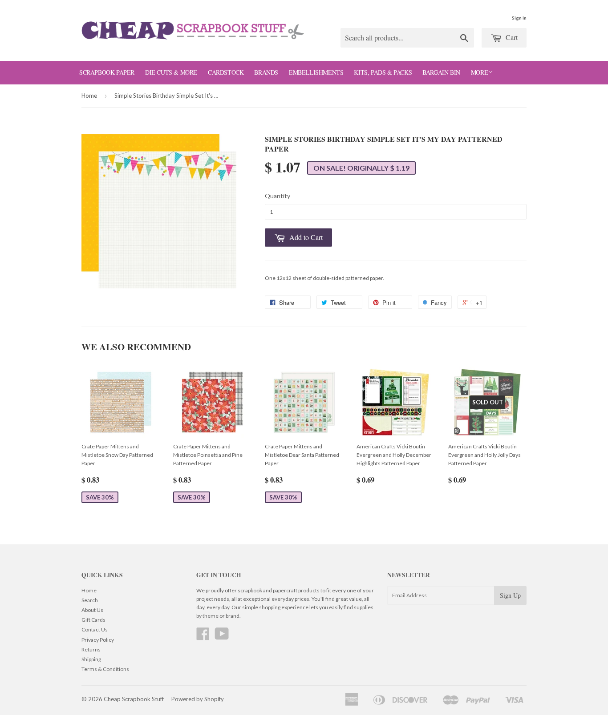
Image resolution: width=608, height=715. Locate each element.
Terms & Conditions (105, 669)
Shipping (91, 659)
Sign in (519, 17)
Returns (91, 649)
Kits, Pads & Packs (383, 72)
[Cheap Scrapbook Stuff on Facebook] (203, 637)
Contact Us (94, 629)
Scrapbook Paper (106, 72)
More (479, 72)
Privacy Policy (97, 639)
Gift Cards (93, 619)
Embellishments (316, 72)
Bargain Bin (441, 72)
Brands (266, 72)
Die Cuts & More (171, 72)
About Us (92, 610)
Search (89, 600)
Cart (511, 37)
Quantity (277, 196)
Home (89, 95)
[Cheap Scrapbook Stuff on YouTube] (222, 637)
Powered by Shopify (197, 699)
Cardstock (225, 72)
